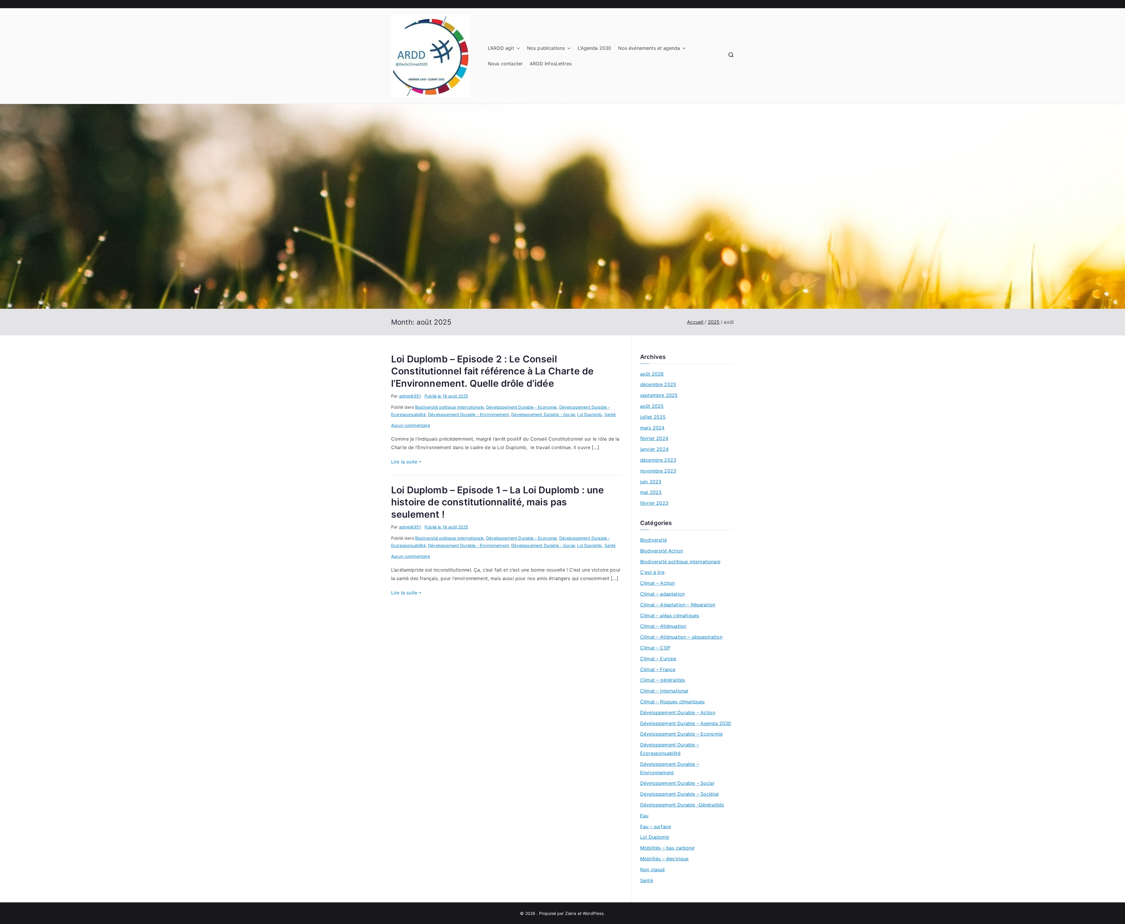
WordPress (593, 913)
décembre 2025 (658, 384)
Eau (644, 816)
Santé (610, 414)
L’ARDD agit (501, 48)
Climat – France (657, 669)
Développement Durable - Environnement (468, 414)
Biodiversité (653, 540)
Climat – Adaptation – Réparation (677, 605)
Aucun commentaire (410, 425)
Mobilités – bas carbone (667, 848)
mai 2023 (651, 492)
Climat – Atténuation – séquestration (681, 637)
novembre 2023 (658, 471)
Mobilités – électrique (664, 859)
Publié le (446, 395)
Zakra (571, 913)
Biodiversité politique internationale (449, 407)
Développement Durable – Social (677, 783)
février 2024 (654, 438)
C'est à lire (652, 572)
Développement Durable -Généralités (682, 805)
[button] (517, 48)
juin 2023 (650, 482)
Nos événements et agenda (649, 48)
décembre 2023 (658, 460)
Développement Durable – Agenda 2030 (685, 723)
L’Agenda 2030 (594, 48)
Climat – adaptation (662, 594)
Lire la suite (404, 462)
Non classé (652, 869)
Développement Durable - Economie (521, 407)
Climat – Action (657, 583)
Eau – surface (655, 826)
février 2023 (654, 503)
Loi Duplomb (589, 414)
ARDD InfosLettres (551, 64)
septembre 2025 (659, 395)
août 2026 (652, 374)
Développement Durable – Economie (681, 734)
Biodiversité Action (661, 551)
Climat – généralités (662, 680)
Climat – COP (655, 648)
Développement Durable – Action (677, 712)
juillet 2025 (653, 417)
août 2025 (652, 406)
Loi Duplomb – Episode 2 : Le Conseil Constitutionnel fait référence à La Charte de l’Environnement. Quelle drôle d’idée (492, 371)
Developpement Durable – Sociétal (679, 794)
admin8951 (410, 395)
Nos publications (546, 48)
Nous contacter (505, 64)
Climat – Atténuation (663, 626)
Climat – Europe (658, 659)
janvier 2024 (654, 449)
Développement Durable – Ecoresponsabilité (669, 749)
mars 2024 (652, 428)
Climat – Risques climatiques (672, 702)
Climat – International (664, 691)
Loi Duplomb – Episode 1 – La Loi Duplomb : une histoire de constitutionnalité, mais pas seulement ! (497, 502)
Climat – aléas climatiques (669, 615)
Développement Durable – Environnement (669, 768)
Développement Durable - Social (543, 414)
